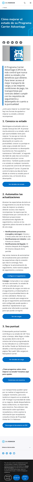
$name (5, 7)
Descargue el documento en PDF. (16, 425)
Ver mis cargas (16, 316)
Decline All (25, 478)
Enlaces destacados (8, 447)
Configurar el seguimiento (16, 276)
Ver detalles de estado (16, 184)
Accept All (16, 477)
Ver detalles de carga (16, 359)
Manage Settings (8, 478)
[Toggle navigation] (30, 2)
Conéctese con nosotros (16, 380)
